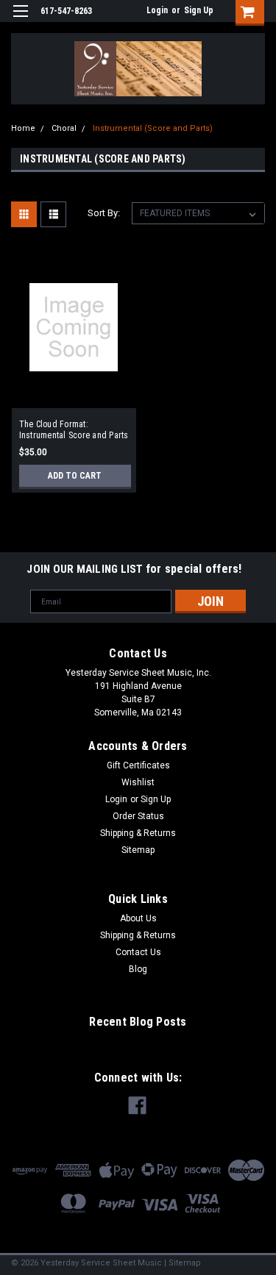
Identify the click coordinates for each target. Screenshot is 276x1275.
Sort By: (104, 212)
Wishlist (138, 782)
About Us (138, 918)
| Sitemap (182, 1263)
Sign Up (198, 10)
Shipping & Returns (138, 833)
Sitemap (138, 850)
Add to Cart (75, 476)
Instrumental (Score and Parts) (153, 128)
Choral (64, 128)
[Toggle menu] (20, 20)
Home (23, 128)
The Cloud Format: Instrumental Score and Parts (74, 429)
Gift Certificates (138, 765)
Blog (138, 969)
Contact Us (138, 952)
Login (157, 10)
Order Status (138, 816)
